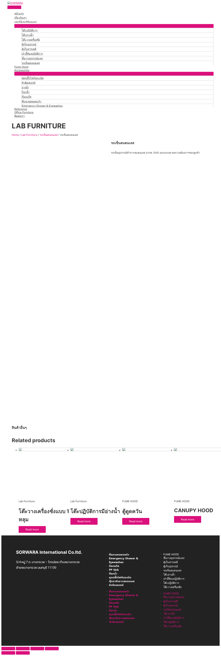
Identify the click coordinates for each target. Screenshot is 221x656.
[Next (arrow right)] (23, 653)
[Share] (23, 648)
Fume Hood (21, 67)
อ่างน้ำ (25, 87)
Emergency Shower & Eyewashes (42, 105)
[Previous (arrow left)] (8, 653)
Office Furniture (23, 112)
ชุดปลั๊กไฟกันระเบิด (33, 78)
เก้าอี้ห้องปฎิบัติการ (32, 53)
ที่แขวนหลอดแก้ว (31, 101)
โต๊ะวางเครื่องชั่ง (31, 39)
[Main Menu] (14, 7)
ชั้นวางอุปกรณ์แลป (32, 58)
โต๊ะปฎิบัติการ (29, 30)
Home (15, 134)
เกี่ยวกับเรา (20, 17)
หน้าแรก (19, 13)
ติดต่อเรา (19, 116)
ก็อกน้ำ (26, 92)
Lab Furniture (29, 134)
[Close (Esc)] (8, 648)
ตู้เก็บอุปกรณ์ (29, 44)
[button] (114, 26)
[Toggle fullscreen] (37, 648)
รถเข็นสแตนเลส (31, 63)
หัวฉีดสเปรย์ (28, 82)
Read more (32, 529)
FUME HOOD (171, 554)
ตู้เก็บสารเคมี (29, 49)
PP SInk (114, 570)
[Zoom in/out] (52, 648)
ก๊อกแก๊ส (26, 96)
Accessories (21, 70)
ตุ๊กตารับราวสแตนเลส (121, 581)
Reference (20, 109)
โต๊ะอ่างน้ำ (27, 35)
